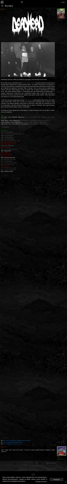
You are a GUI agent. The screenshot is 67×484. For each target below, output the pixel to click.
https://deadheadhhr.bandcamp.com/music (13, 442)
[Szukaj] (2, 6)
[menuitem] (66, 468)
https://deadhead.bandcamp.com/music (12, 444)
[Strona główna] (2, 2)
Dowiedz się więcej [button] (41, 481)
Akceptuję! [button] (57, 479)
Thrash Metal (51, 463)
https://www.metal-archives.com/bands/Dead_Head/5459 (16, 440)
